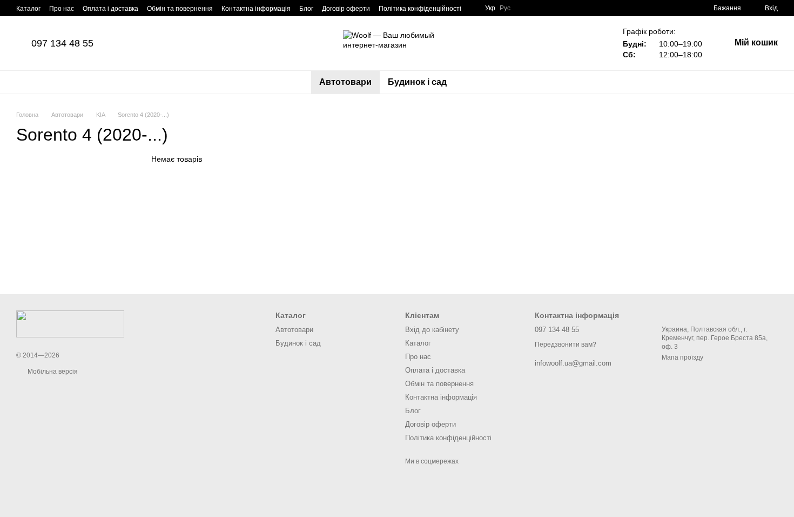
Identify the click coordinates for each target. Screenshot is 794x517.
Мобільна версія (52, 371)
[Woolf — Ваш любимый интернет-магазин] (70, 323)
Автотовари (345, 82)
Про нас (61, 8)
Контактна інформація (256, 8)
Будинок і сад (417, 82)
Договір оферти (346, 8)
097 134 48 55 (62, 43)
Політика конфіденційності (420, 8)
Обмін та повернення (180, 8)
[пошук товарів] (474, 82)
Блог (306, 8)
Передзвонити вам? (565, 344)
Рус (505, 8)
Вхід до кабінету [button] (432, 330)
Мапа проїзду (682, 357)
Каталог (28, 8)
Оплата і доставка (110, 8)
